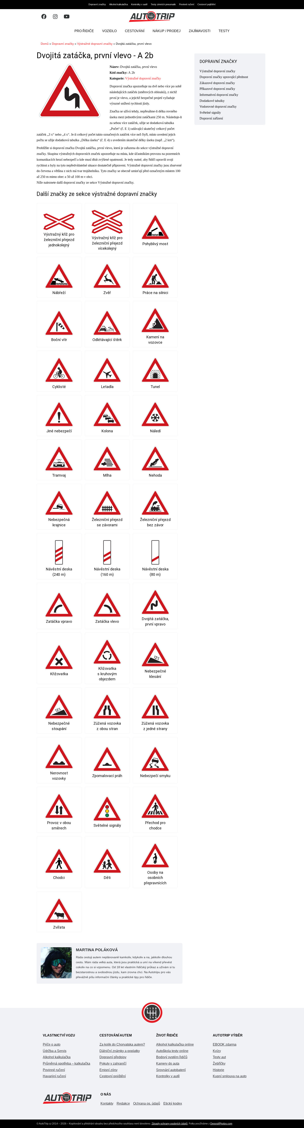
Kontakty (107, 1103)
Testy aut (219, 1057)
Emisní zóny (108, 1070)
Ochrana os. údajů (146, 1103)
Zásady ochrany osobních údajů (170, 1123)
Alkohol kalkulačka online (175, 1044)
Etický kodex (172, 1103)
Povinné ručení (186, 4)
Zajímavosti (199, 31)
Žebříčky (219, 1063)
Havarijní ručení (54, 1076)
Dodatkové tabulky (212, 100)
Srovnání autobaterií (171, 1070)
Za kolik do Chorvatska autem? (122, 1044)
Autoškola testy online (172, 1051)
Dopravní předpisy (112, 1057)
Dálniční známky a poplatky (119, 1051)
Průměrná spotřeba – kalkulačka (66, 1063)
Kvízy (217, 1051)
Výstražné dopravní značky (95, 43)
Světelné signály (210, 112)
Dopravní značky (97, 4)
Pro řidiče (84, 31)
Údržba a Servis (54, 1051)
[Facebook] (44, 16)
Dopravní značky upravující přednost (224, 77)
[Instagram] (55, 16)
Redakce (123, 1103)
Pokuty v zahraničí (112, 1063)
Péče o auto (51, 1044)
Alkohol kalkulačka (118, 4)
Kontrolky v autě (139, 4)
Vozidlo (109, 31)
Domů (45, 43)
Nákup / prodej (167, 31)
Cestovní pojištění (206, 4)
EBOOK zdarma (224, 1044)
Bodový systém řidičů (171, 1057)
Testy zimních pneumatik (163, 4)
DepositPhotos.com (221, 1123)
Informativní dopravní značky (219, 94)
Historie (218, 1070)
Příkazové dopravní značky (217, 88)
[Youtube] (66, 16)
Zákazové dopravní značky (217, 83)
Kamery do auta (167, 1063)
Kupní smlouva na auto (230, 1076)
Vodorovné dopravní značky (218, 106)
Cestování (134, 31)
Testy (224, 31)
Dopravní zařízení (211, 118)
